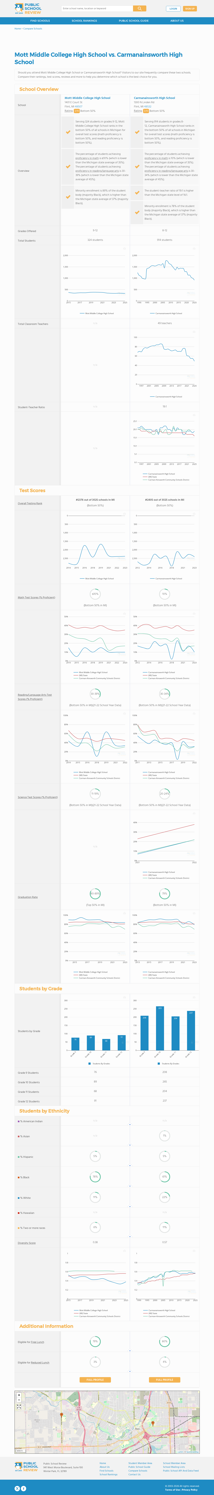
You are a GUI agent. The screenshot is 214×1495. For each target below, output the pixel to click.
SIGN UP (190, 9)
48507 (78, 106)
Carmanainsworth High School (154, 98)
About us (105, 1467)
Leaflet (180, 1452)
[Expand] (19, 1407)
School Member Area (174, 1463)
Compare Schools (137, 1471)
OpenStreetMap (192, 1452)
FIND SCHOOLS (40, 20)
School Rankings (108, 1475)
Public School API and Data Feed (181, 1471)
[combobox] (95, 8)
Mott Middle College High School (87, 98)
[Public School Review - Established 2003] (28, 8)
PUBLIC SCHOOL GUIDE (134, 20)
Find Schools (106, 1471)
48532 (147, 106)
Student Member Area (140, 1463)
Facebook (23, 1489)
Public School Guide (139, 1467)
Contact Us (134, 1475)
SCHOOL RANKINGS (84, 20)
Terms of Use (172, 1490)
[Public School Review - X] (17, 1489)
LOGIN (173, 9)
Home (103, 1463)
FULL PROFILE (95, 1380)
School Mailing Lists (174, 1467)
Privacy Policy (190, 1490)
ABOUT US (177, 20)
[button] (61, 1415)
